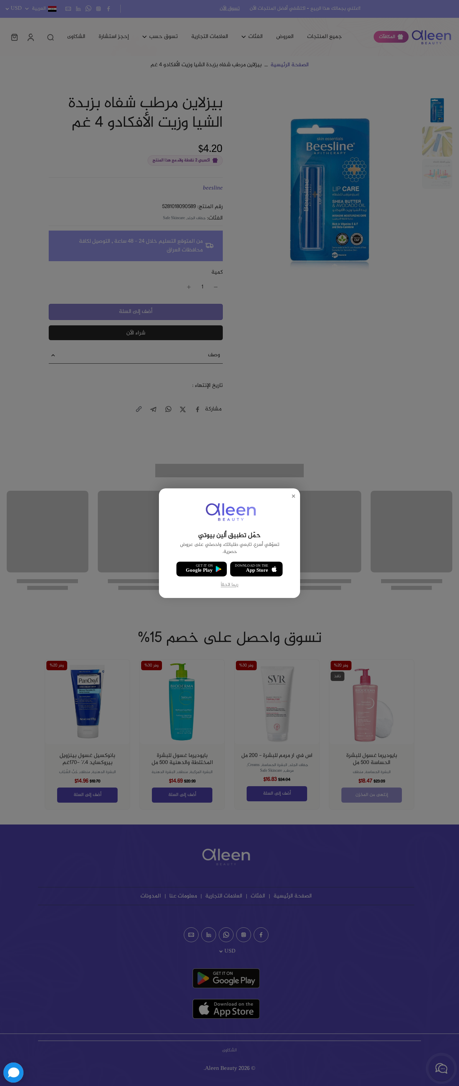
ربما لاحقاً (229, 584)
